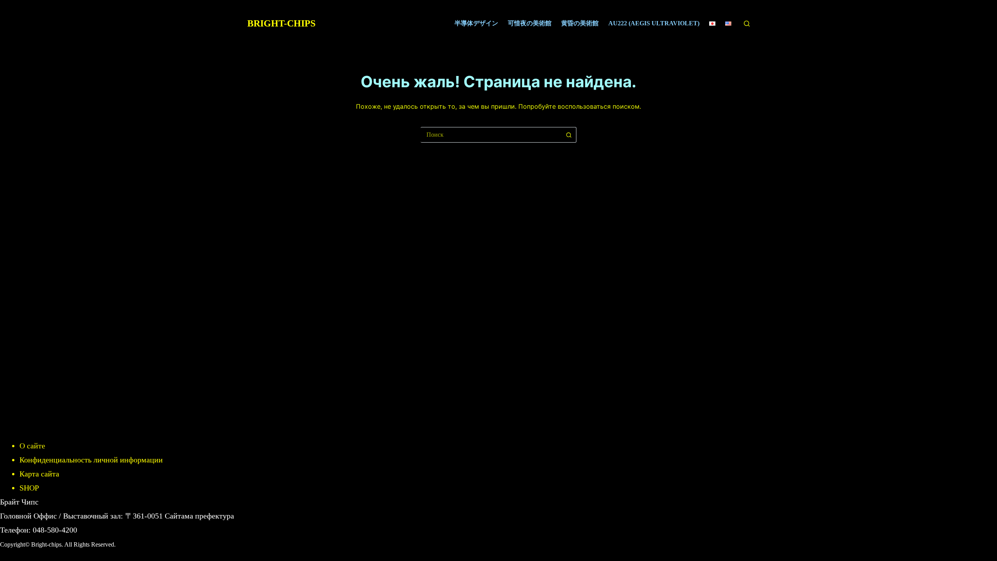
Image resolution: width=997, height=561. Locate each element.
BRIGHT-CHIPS (281, 23)
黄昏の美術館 (580, 23)
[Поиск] (747, 23)
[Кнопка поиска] (568, 134)
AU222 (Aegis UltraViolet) (653, 23)
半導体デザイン (476, 23)
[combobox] (491, 135)
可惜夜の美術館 (529, 23)
